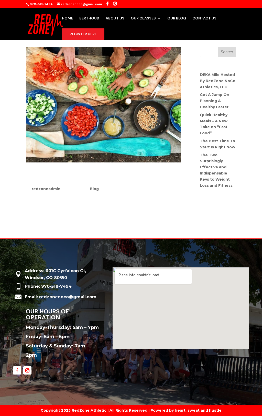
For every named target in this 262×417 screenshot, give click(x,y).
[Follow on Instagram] (27, 370)
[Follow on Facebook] (17, 370)
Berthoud (89, 18)
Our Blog (176, 18)
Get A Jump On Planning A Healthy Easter (214, 100)
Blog (94, 188)
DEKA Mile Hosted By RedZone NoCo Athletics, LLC (217, 80)
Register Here (83, 34)
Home (67, 18)
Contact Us (204, 18)
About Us (115, 18)
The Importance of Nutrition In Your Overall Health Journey (94, 176)
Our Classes (143, 18)
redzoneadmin (46, 188)
